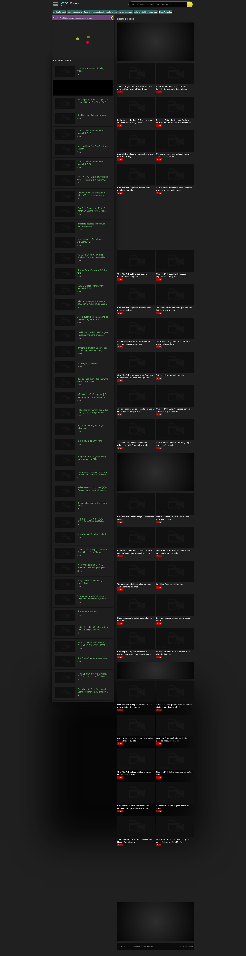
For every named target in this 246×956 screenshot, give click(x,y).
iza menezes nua (125, 12)
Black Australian (165, 12)
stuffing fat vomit (59, 12)
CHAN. (70, 3)
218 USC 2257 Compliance (129, 946)
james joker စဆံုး (75, 13)
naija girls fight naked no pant (145, 12)
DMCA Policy (148, 946)
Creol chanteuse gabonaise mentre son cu (100, 12)
